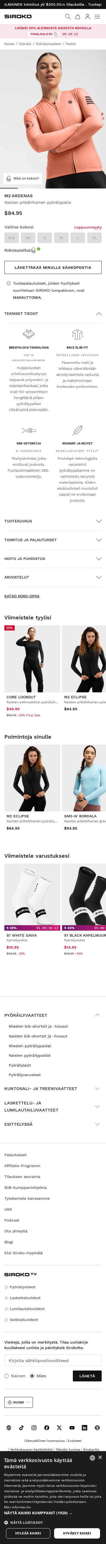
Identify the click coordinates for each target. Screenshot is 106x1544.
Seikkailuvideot (24, 1319)
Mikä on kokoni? (26, 178)
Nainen (18, 1375)
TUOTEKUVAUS (18, 521)
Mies (41, 1375)
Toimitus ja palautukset (30, 540)
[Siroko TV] (8, 1427)
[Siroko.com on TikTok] (21, 1427)
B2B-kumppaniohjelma (25, 1187)
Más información (17, 1507)
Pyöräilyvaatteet (25, 1015)
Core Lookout (21, 697)
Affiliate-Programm (22, 1166)
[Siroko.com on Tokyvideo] (97, 1427)
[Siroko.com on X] (59, 1427)
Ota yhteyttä (15, 1231)
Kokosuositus (17, 250)
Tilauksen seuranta (22, 1176)
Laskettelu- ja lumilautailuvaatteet (31, 1106)
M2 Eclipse (75, 697)
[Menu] (97, 16)
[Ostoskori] (77, 16)
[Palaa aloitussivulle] (18, 16)
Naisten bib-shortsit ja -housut (38, 1036)
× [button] (100, 1457)
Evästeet (75, 1441)
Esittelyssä (18, 1124)
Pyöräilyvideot (23, 1287)
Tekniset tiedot (21, 313)
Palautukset (15, 1155)
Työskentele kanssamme (27, 1198)
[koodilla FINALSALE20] (56, 34)
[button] (53, 1513)
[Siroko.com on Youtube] (72, 1427)
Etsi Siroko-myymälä (23, 1253)
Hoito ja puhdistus (24, 558)
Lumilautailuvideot (27, 1309)
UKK (8, 1209)
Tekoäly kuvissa (68, 1449)
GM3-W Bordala (80, 816)
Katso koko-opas (21, 596)
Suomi (18, 1402)
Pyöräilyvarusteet (25, 1075)
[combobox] (92, 1458)
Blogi (8, 1242)
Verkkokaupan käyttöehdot (31, 1449)
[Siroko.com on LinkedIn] (84, 1427)
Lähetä (87, 1376)
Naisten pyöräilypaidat (30, 1055)
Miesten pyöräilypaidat (30, 1046)
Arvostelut (16, 577)
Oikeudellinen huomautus (44, 1441)
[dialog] (53, 1497)
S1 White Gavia (22, 935)
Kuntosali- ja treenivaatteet (40, 1088)
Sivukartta (91, 1449)
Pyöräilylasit (20, 1065)
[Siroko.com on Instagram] (34, 1427)
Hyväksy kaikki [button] (77, 1533)
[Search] (68, 16)
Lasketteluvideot (25, 1298)
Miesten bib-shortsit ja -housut (38, 1026)
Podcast (11, 1220)
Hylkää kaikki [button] (28, 1533)
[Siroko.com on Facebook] (46, 1427)
